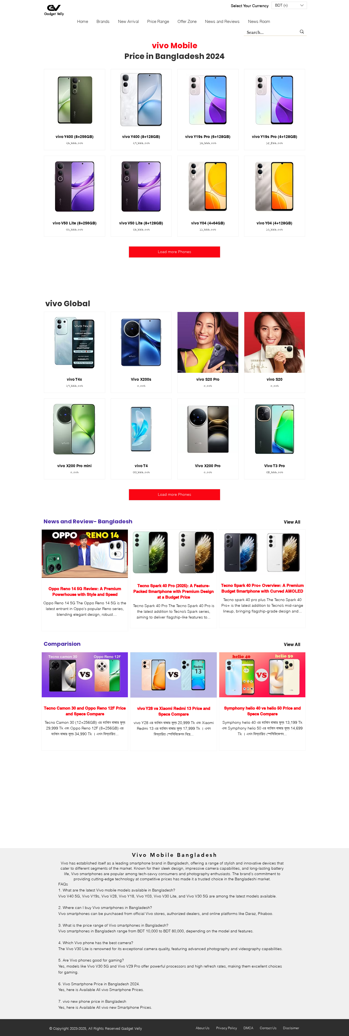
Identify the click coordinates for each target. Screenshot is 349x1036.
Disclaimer (291, 1028)
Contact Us (268, 1028)
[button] (289, 5)
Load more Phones (174, 251)
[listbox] (289, 5)
